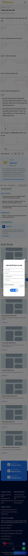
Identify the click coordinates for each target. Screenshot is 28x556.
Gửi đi (12, 290)
